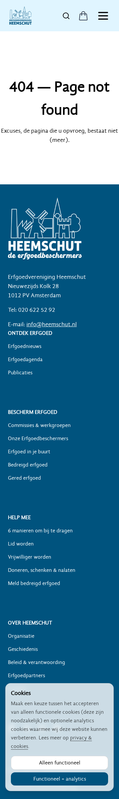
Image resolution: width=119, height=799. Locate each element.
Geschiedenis (23, 649)
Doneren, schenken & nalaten (41, 570)
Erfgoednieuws (24, 346)
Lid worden (21, 544)
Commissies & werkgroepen (39, 425)
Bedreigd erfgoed (28, 465)
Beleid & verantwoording (36, 662)
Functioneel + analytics (59, 779)
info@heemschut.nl (51, 324)
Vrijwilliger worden (29, 557)
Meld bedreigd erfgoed (34, 583)
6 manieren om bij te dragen (40, 531)
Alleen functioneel (59, 763)
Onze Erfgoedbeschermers (38, 438)
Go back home (59, 159)
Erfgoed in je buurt (29, 452)
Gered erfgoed (24, 478)
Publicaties (20, 373)
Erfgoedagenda (25, 359)
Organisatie (21, 636)
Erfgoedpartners (26, 676)
